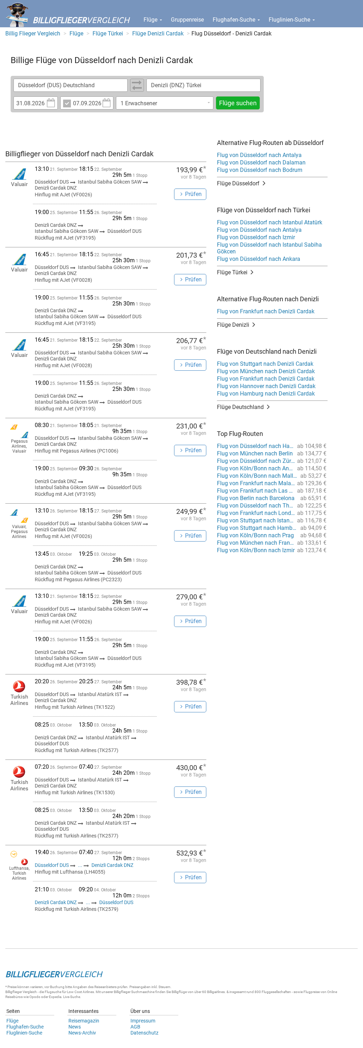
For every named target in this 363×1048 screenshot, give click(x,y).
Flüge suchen (238, 103)
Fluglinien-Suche (290, 19)
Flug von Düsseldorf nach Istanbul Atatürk (269, 222)
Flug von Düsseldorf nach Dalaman (261, 162)
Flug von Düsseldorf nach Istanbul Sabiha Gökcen (269, 248)
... (80, 865)
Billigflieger (13, 992)
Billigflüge (179, 992)
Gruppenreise (187, 19)
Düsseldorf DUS (52, 865)
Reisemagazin (83, 1021)
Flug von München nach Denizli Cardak (266, 371)
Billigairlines (216, 992)
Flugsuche (53, 992)
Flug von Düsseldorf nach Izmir (256, 237)
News (74, 1027)
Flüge (151, 19)
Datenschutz (144, 1033)
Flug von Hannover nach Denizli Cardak (266, 386)
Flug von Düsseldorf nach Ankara (258, 259)
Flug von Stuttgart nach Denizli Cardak (265, 363)
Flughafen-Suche (235, 19)
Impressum (142, 1021)
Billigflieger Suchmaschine (134, 992)
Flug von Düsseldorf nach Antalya (259, 155)
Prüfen (193, 194)
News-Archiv (82, 1033)
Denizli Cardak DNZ (112, 865)
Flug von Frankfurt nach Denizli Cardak (265, 311)
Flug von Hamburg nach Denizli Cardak (266, 393)
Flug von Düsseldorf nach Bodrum (259, 170)
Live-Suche (71, 997)
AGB (135, 1027)
